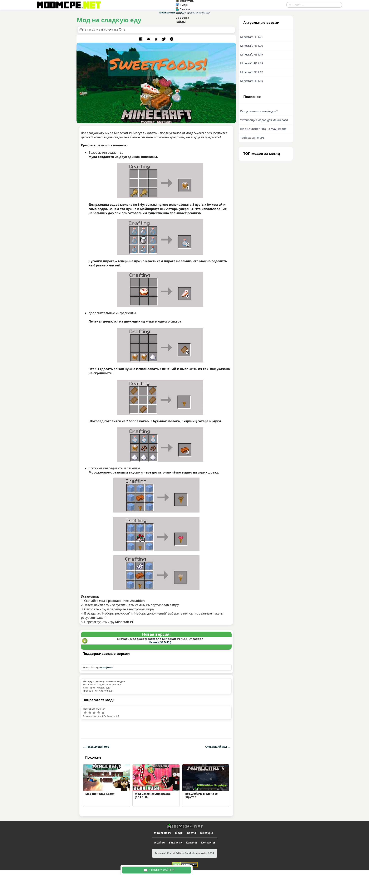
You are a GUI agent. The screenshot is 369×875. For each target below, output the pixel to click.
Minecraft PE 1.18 (251, 63)
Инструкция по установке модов (104, 681)
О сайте (159, 842)
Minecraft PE (162, 833)
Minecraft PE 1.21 (251, 37)
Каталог (191, 842)
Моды (179, 833)
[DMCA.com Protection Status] (185, 864)
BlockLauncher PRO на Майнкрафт (263, 129)
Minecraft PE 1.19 (251, 54)
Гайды (181, 22)
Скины (185, 9)
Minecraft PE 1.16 (251, 81)
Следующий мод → (217, 746)
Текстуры (206, 833)
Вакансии (175, 842)
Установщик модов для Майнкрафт (264, 120)
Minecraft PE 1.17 (251, 72)
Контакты (208, 842)
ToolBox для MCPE (252, 137)
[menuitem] (194, 5)
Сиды (184, 5)
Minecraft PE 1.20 (251, 45)
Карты (191, 833)
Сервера (182, 17)
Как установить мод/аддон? (259, 111)
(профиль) (106, 667)
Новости (182, 13)
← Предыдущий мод (95, 746)
